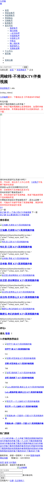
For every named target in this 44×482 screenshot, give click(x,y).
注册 (12, 481)
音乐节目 (9, 26)
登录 (7, 333)
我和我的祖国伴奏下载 (10, 451)
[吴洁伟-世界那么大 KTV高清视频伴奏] (17, 292)
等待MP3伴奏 (29, 446)
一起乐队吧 (15, 33)
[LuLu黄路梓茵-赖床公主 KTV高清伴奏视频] (24, 387)
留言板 (8, 54)
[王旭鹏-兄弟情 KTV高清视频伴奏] (15, 225)
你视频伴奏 (37, 441)
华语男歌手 (10, 15)
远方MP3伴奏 (37, 443)
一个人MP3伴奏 (7, 438)
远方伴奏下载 (6, 446)
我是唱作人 (15, 46)
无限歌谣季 (15, 48)
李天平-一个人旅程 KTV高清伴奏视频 (21, 406)
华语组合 (9, 18)
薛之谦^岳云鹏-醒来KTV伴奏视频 (14, 215)
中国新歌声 (15, 36)
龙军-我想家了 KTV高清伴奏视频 (19, 378)
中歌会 (13, 41)
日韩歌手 (9, 20)
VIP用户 (34, 182)
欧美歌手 (9, 23)
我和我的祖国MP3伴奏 (33, 448)
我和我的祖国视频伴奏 (13, 448)
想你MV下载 (25, 451)
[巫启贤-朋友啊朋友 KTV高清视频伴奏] (17, 275)
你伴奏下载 (14, 443)
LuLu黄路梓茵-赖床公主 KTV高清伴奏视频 (24, 392)
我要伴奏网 (35, 455)
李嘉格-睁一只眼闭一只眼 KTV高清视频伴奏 (24, 423)
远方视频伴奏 (25, 443)
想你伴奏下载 (13, 441)
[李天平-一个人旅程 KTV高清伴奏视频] (22, 401)
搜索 (25, 67)
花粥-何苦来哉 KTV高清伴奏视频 (19, 363)
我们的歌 (14, 31)
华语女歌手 (10, 13)
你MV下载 (35, 451)
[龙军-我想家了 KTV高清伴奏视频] (20, 373)
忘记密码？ (19, 481)
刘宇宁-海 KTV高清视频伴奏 (17, 349)
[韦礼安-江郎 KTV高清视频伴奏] (14, 242)
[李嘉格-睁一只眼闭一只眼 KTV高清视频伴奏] (24, 418)
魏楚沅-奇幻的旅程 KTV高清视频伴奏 (19, 314)
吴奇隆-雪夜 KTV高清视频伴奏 (16, 263)
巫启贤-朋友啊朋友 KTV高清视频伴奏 (19, 280)
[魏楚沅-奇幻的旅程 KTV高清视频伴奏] (17, 309)
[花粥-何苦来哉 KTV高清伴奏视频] (20, 358)
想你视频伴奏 (33, 438)
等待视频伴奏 (17, 446)
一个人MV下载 (25, 441)
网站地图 (4, 458)
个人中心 (9, 51)
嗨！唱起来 (15, 43)
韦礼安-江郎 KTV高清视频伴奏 (16, 247)
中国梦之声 (15, 38)
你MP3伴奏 (5, 443)
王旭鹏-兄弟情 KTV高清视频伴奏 (17, 230)
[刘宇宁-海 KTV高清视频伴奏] (18, 344)
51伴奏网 (4, 97)
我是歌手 (14, 28)
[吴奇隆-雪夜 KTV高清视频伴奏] (14, 258)
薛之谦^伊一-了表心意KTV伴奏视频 (15, 212)
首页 (7, 10)
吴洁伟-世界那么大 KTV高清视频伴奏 (19, 297)
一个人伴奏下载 (20, 438)
